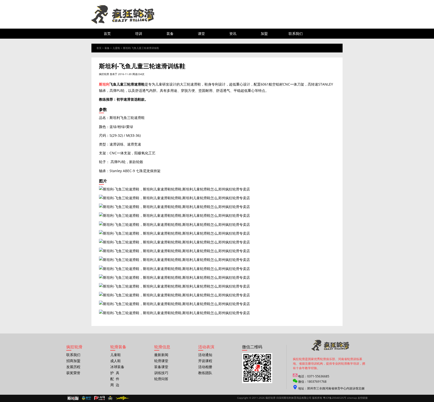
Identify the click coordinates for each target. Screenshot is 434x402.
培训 (138, 33)
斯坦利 (104, 84)
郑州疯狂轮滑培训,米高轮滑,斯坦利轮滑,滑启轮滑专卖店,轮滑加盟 (122, 14)
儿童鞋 (116, 48)
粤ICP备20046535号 (334, 397)
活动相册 (205, 366)
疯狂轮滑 (104, 74)
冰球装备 (117, 366)
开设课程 (205, 360)
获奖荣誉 (73, 372)
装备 (170, 33)
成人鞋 (115, 360)
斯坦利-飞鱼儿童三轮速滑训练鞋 (141, 48)
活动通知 (205, 354)
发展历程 (73, 366)
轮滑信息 (162, 347)
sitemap (352, 397)
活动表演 (206, 347)
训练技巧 (161, 372)
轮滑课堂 (161, 360)
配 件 (114, 378)
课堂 (201, 33)
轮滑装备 (118, 347)
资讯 (232, 33)
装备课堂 (161, 366)
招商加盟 (73, 360)
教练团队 (205, 372)
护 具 (114, 372)
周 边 (114, 384)
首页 (107, 33)
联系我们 (296, 33)
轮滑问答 (161, 378)
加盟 (264, 33)
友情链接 (363, 397)
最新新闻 (161, 354)
